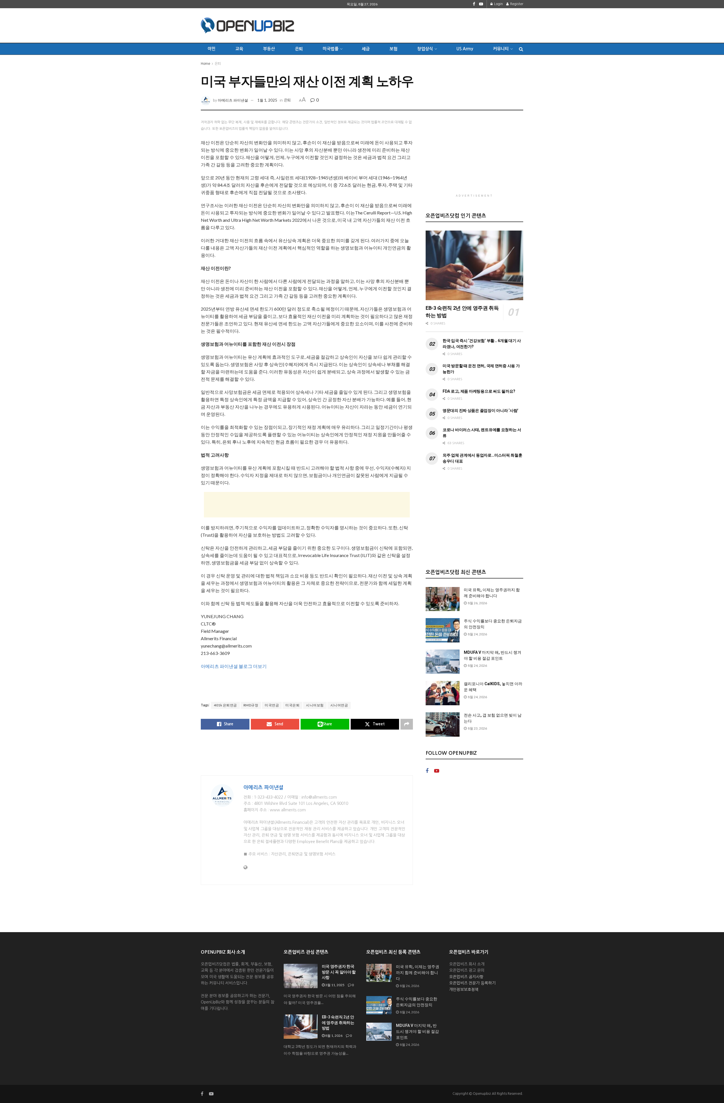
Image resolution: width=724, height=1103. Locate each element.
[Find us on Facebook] (474, 4)
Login (498, 4)
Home (205, 63)
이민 (212, 49)
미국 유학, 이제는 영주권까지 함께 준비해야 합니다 (417, 972)
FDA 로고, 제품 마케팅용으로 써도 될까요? (479, 391)
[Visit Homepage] (247, 25)
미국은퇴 (292, 705)
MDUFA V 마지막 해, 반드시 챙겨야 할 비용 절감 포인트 (417, 1031)
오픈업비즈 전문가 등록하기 (472, 983)
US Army (464, 49)
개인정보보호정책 (464, 990)
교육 (239, 49)
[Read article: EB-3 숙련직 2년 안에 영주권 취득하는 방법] (474, 265)
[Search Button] (521, 49)
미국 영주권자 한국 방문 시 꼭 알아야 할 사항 (339, 972)
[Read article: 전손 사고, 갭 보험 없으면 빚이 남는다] (443, 724)
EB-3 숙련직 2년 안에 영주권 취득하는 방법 (338, 1022)
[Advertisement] (420, 24)
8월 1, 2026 (333, 1035)
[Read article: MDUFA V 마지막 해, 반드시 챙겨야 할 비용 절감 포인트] (443, 662)
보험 (393, 49)
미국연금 (272, 705)
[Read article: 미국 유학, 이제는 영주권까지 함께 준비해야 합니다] (443, 599)
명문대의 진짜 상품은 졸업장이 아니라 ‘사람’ (480, 410)
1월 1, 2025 (267, 100)
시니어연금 (339, 705)
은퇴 (299, 49)
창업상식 (425, 49)
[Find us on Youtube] (481, 4)
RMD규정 (251, 705)
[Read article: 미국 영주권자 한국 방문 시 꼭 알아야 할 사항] (301, 976)
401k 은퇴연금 (225, 705)
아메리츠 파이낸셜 (233, 100)
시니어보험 (315, 705)
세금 (366, 49)
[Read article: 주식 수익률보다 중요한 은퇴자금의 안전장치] (443, 630)
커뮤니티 (501, 49)
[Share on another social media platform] (406, 724)
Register (516, 4)
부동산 (269, 49)
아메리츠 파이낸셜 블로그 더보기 (234, 666)
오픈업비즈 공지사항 (466, 977)
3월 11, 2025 (334, 985)
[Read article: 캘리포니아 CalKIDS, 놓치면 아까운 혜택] (443, 693)
